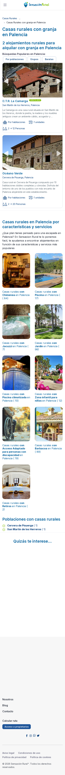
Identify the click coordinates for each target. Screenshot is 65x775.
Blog (5, 705)
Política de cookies (40, 757)
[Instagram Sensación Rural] (30, 735)
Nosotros (7, 699)
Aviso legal (8, 753)
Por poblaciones (15, 59)
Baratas (49, 59)
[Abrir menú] (5, 5)
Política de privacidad (14, 757)
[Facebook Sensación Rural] (27, 735)
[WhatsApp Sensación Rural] (34, 735)
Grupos (34, 59)
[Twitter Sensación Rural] (38, 735)
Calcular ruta (9, 720)
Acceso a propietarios (17, 726)
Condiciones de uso (29, 753)
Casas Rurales (9, 18)
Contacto (7, 711)
